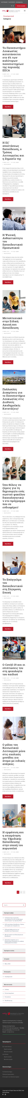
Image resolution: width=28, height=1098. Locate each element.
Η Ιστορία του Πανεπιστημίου (11, 1077)
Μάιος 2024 (7, 964)
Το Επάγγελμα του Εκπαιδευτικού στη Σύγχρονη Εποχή (13, 586)
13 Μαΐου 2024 (6, 74)
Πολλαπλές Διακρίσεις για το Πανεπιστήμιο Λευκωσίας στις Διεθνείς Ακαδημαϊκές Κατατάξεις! (14, 398)
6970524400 (5, 2)
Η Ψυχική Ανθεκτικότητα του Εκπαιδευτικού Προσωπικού (12, 930)
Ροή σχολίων (8, 997)
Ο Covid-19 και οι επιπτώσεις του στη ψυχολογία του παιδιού (14, 669)
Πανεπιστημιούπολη (8, 1074)
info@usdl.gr (20, 2)
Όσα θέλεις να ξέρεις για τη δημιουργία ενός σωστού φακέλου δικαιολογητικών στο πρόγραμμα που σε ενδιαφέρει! (14, 496)
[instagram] (13, 6)
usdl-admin (16, 74)
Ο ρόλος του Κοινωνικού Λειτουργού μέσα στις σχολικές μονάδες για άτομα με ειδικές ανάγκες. (14, 754)
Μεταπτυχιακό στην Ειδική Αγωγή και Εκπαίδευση (12, 322)
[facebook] (11, 6)
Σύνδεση (7, 989)
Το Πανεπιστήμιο (7, 1071)
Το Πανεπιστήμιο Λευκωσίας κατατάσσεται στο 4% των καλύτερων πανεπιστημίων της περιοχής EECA (14, 59)
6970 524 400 (15, 1030)
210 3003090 (12, 2)
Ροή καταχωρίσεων (9, 993)
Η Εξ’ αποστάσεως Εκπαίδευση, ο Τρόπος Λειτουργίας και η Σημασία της (13, 150)
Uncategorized (7, 76)
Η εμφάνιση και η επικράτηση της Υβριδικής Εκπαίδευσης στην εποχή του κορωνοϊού (13, 840)
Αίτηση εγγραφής (21, 6)
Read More (8, 106)
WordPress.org (8, 1000)
